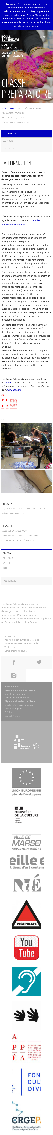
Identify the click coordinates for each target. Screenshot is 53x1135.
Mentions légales (13, 709)
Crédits (8, 712)
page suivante (9, 581)
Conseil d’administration (16, 698)
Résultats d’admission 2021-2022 (16, 122)
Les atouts (8, 141)
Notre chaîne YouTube (15, 651)
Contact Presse (12, 716)
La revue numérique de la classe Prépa (20, 536)
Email (4, 568)
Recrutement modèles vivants (19, 690)
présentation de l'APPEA (12, 514)
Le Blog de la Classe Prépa (14, 531)
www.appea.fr (14, 390)
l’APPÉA (8, 383)
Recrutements (11, 687)
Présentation (7, 108)
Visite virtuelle (11, 647)
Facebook (7, 558)
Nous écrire (10, 636)
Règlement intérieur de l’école (19, 701)
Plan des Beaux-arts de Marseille (21, 643)
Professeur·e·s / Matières (13, 118)
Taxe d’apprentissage (15, 694)
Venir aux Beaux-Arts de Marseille (21, 640)
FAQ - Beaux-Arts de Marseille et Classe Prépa (23, 509)
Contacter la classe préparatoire (17, 540)
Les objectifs (9, 149)
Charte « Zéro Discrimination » (19, 705)
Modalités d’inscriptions (30, 108)
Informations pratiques (12, 113)
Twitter (6, 563)
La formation (9, 134)
